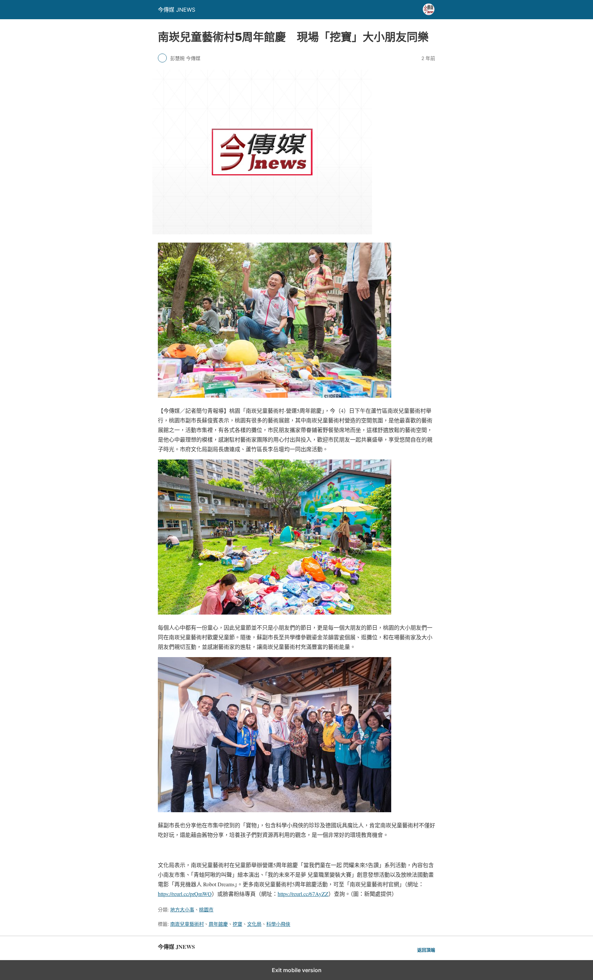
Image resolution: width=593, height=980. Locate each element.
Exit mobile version (297, 970)
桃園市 (206, 909)
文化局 (254, 924)
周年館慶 (218, 924)
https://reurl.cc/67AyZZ (303, 893)
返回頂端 (426, 950)
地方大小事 (182, 909)
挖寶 (237, 924)
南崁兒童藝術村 (187, 924)
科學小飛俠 (278, 924)
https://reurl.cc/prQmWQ (185, 893)
